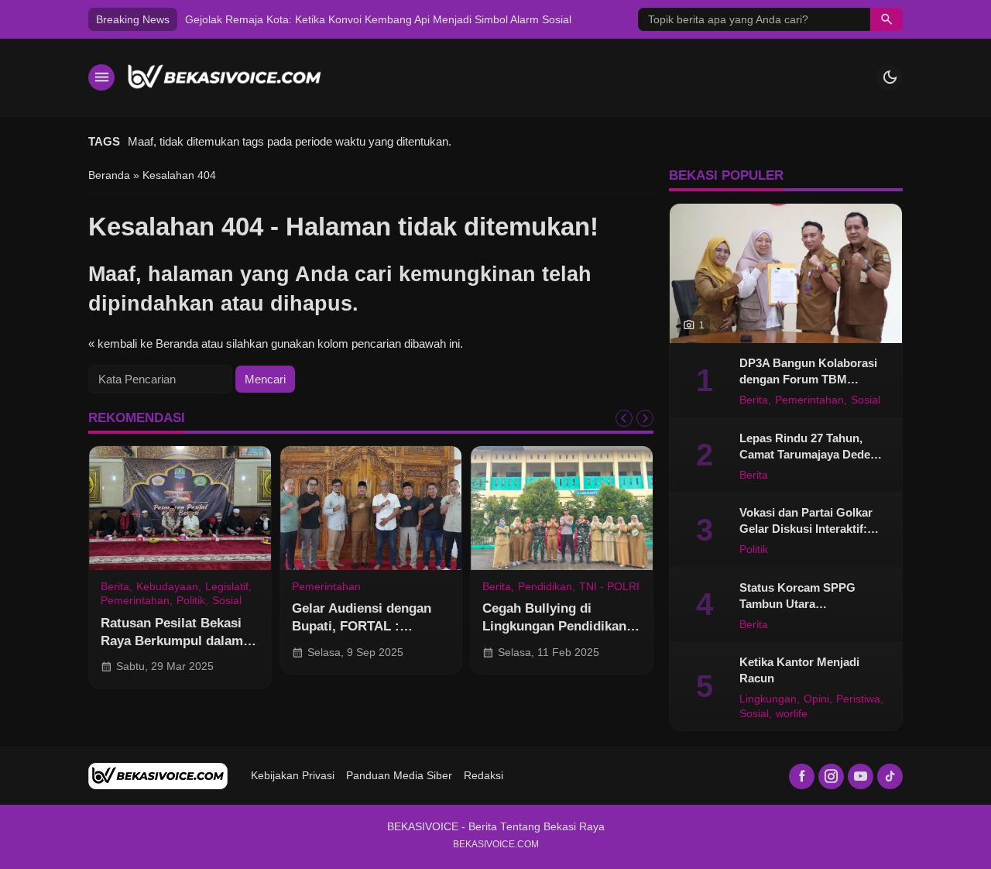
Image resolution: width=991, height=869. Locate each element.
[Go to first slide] (644, 418)
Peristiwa (858, 699)
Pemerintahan (135, 601)
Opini (816, 699)
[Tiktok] (890, 776)
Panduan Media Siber (399, 775)
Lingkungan (768, 699)
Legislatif (227, 587)
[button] (886, 19)
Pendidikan (545, 587)
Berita (115, 587)
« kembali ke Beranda (143, 343)
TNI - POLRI (609, 587)
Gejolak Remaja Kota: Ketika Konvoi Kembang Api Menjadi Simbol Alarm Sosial (378, 19)
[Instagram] (831, 776)
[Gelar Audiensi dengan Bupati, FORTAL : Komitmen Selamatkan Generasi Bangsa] (371, 508)
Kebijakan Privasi (292, 775)
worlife (792, 714)
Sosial (227, 601)
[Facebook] (801, 776)
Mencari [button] (265, 379)
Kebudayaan (167, 587)
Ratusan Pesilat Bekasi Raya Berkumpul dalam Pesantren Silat (172, 640)
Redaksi (483, 775)
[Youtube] (860, 776)
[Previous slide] (624, 418)
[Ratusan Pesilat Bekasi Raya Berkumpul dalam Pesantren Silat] (180, 508)
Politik (191, 601)
